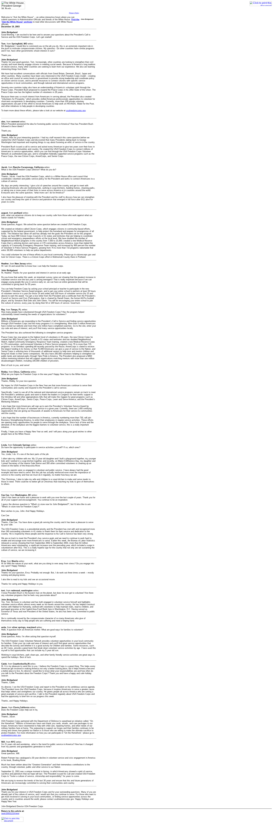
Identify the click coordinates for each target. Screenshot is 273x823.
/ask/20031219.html (10, 813)
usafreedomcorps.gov (76, 110)
